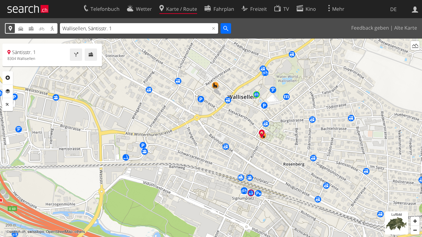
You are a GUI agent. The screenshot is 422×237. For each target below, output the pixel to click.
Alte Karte (405, 27)
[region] (211, 138)
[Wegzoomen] (415, 230)
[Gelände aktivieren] (415, 45)
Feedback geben (370, 27)
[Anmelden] (415, 8)
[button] (262, 134)
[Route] (76, 54)
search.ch (17, 231)
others (79, 231)
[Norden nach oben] (415, 56)
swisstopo (35, 231)
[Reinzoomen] (415, 221)
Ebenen (7, 91)
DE (393, 9)
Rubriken (7, 77)
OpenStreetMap (59, 231)
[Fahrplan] (91, 54)
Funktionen (7, 104)
